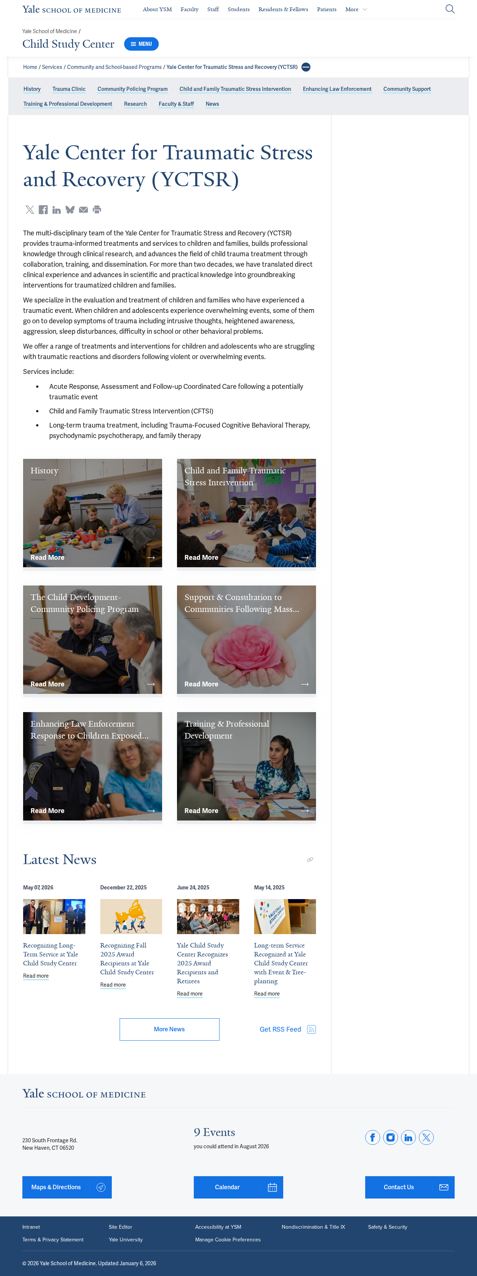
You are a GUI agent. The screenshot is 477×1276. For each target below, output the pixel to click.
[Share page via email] (83, 209)
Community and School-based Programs (114, 67)
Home (30, 67)
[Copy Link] (310, 860)
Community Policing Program (133, 89)
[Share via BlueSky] (70, 209)
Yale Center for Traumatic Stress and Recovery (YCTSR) (232, 67)
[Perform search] (450, 9)
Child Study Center (68, 44)
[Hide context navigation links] (305, 67)
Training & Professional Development (67, 104)
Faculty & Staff (176, 104)
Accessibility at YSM (218, 1227)
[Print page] (96, 209)
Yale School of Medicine (49, 31)
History (32, 89)
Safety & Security (387, 1227)
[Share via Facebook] (43, 209)
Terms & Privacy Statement (52, 1240)
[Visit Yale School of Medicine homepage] (83, 1095)
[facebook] (372, 1137)
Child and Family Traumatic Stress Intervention (235, 89)
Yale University (126, 1240)
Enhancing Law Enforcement (337, 89)
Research (135, 104)
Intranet (31, 1227)
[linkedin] (408, 1137)
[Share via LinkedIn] (56, 209)
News (212, 104)
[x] (426, 1137)
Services (52, 67)
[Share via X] (29, 209)
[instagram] (390, 1137)
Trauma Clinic (69, 89)
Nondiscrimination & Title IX (313, 1227)
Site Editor (120, 1227)
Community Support (407, 89)
